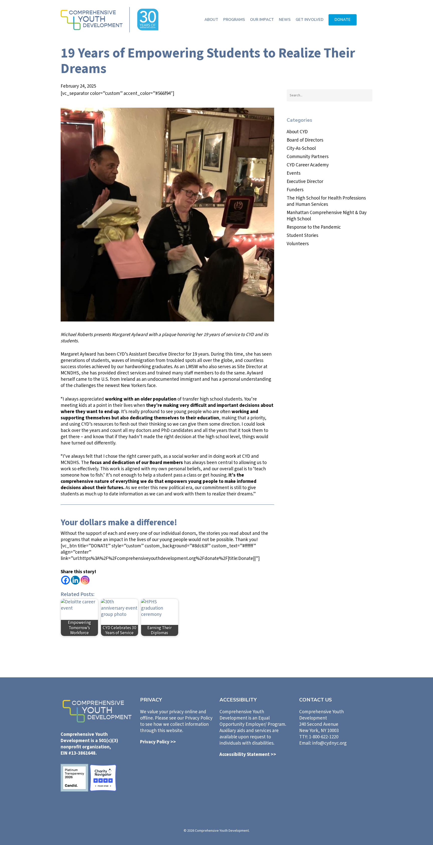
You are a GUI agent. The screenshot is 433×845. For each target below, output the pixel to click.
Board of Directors (305, 140)
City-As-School (301, 148)
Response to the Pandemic (314, 227)
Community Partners (308, 157)
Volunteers (298, 244)
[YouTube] (357, 761)
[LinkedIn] (315, 761)
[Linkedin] (75, 580)
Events (293, 173)
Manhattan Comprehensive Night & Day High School (327, 216)
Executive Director (305, 181)
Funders (295, 190)
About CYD (297, 132)
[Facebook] (65, 580)
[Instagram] (85, 580)
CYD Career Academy (308, 165)
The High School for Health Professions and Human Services (326, 201)
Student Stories (302, 235)
